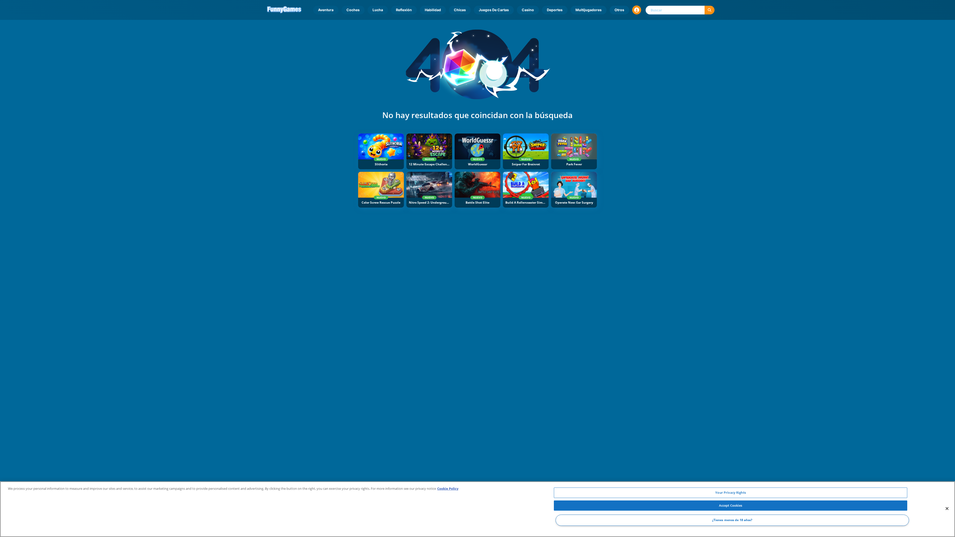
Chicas (460, 10)
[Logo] (284, 10)
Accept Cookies (730, 505)
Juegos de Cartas (494, 10)
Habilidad (433, 10)
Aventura (326, 10)
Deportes (555, 10)
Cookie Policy (447, 488)
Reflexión (404, 10)
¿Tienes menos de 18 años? (732, 520)
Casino (528, 10)
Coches (353, 10)
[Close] (947, 508)
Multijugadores (588, 10)
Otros (619, 10)
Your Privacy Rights (730, 492)
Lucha (378, 10)
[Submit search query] (710, 10)
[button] (636, 9)
